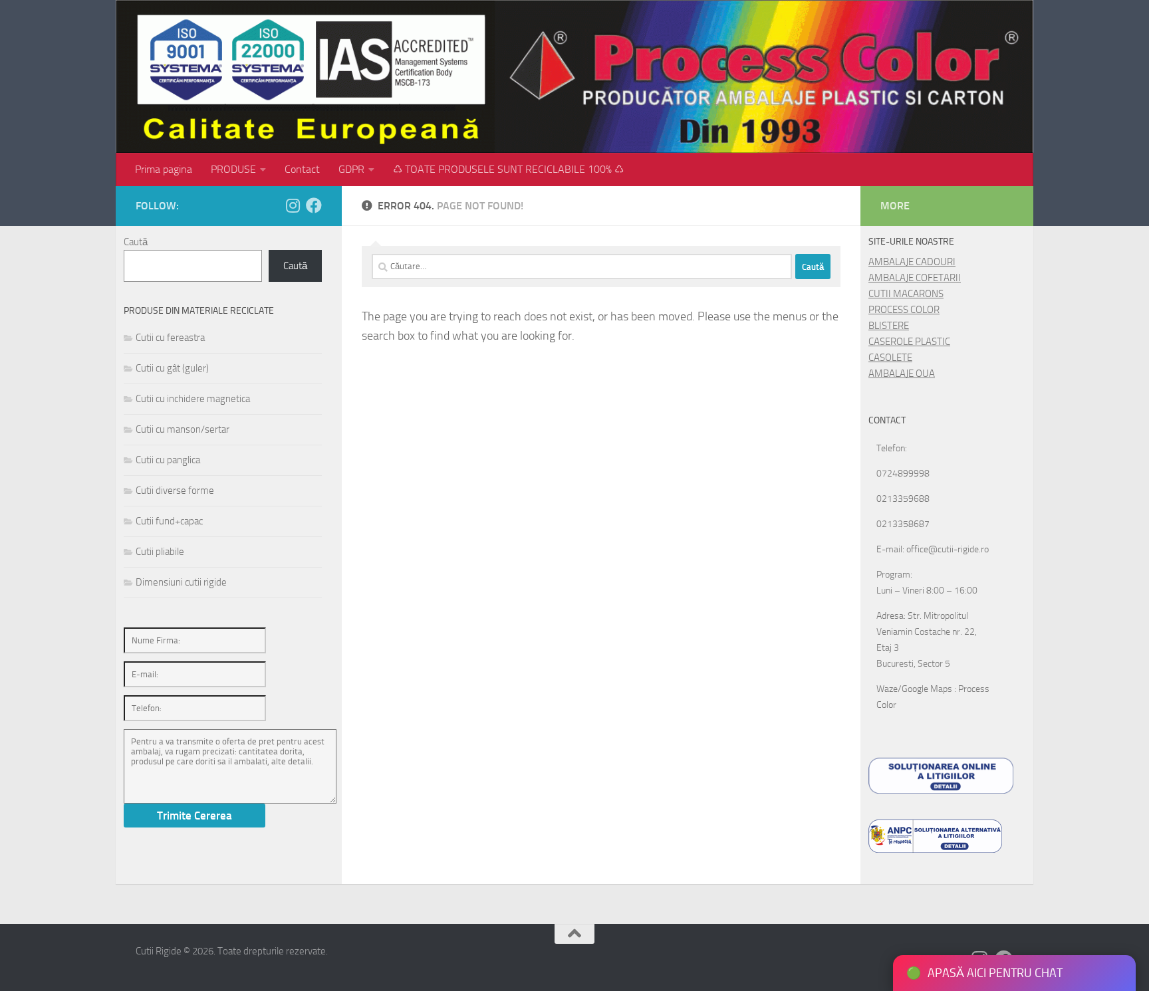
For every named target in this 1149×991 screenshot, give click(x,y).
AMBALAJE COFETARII (914, 278)
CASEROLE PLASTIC (909, 342)
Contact (302, 169)
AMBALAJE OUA (901, 374)
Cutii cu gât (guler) (172, 368)
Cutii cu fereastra (170, 338)
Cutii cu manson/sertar (182, 429)
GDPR (351, 169)
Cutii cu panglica (168, 460)
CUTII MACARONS (906, 294)
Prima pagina (163, 169)
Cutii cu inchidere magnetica (193, 399)
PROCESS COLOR (904, 310)
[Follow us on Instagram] (293, 205)
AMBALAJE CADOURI (912, 262)
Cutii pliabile (160, 552)
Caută (136, 242)
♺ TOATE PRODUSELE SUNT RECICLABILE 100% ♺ (508, 169)
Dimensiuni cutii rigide (181, 582)
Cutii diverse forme (175, 490)
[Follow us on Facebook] (314, 205)
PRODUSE (233, 169)
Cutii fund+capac (169, 521)
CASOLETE (890, 358)
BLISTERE (888, 326)
